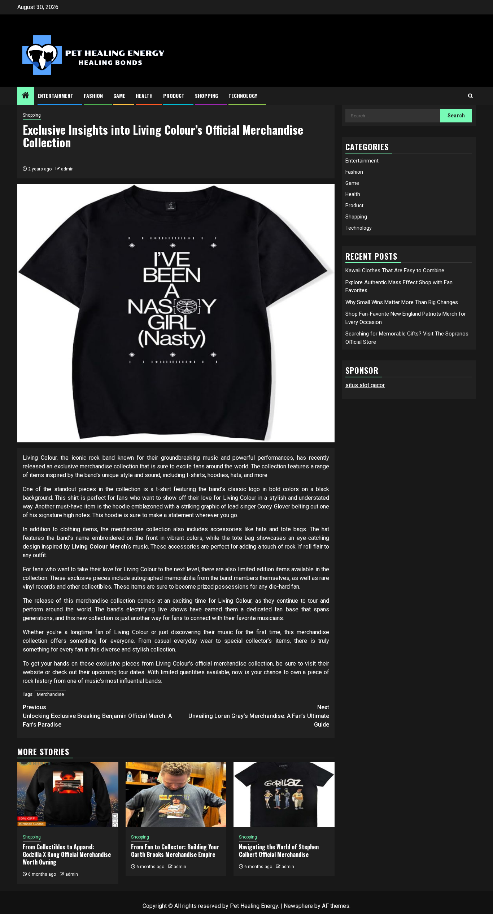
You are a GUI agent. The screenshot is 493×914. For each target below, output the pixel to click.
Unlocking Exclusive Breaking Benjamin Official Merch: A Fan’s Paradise (97, 716)
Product (173, 95)
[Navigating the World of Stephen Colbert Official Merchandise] (284, 794)
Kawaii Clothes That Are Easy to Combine (394, 270)
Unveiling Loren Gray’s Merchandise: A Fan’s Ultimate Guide (258, 716)
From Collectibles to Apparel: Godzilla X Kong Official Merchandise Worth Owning (67, 854)
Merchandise (50, 694)
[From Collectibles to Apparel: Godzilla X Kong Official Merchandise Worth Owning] (67, 794)
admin (67, 169)
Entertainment (55, 95)
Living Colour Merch (99, 546)
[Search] (470, 96)
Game (119, 95)
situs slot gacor (365, 385)
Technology (242, 95)
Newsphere (298, 905)
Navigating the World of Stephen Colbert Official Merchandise (279, 850)
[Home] (26, 96)
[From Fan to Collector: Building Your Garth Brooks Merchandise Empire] (176, 794)
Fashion (93, 95)
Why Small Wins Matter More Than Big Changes (401, 302)
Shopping (206, 95)
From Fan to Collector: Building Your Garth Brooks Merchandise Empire (175, 850)
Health (144, 95)
